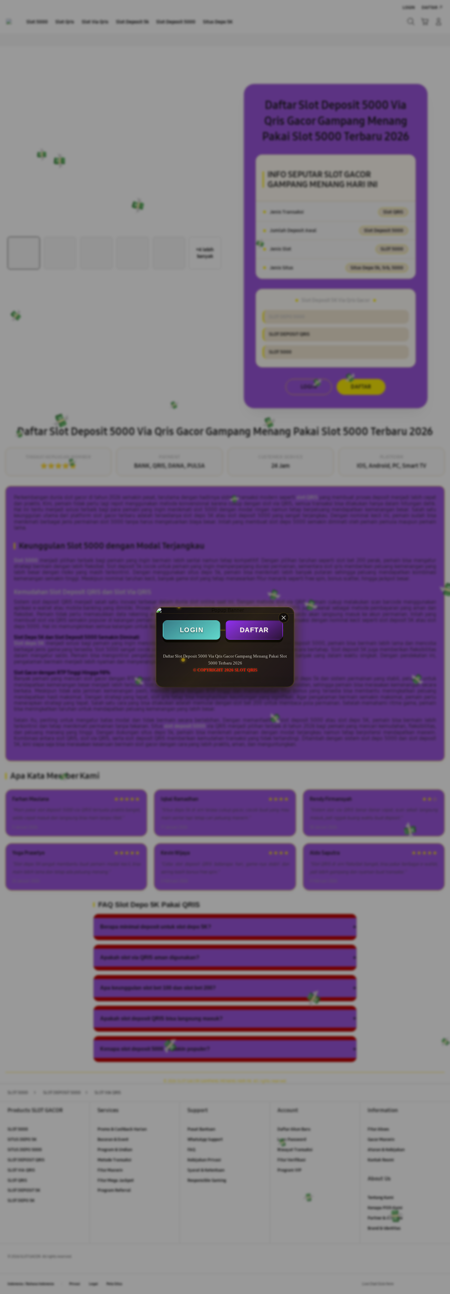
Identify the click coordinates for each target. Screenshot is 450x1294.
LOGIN (192, 629)
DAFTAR (254, 629)
